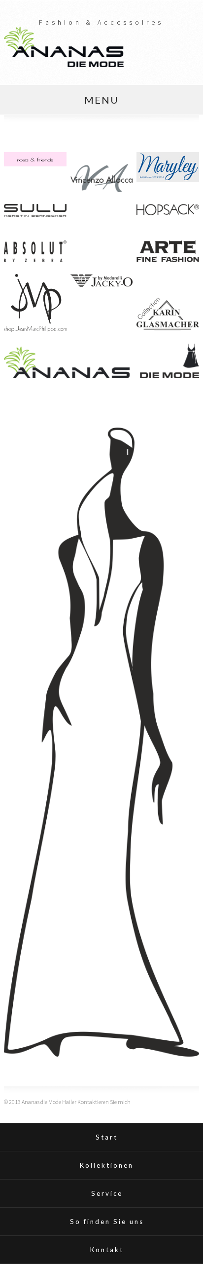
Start (107, 1137)
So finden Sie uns (107, 1221)
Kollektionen (107, 1165)
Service (107, 1193)
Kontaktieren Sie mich (104, 1102)
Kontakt (107, 1250)
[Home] (64, 64)
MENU (101, 100)
